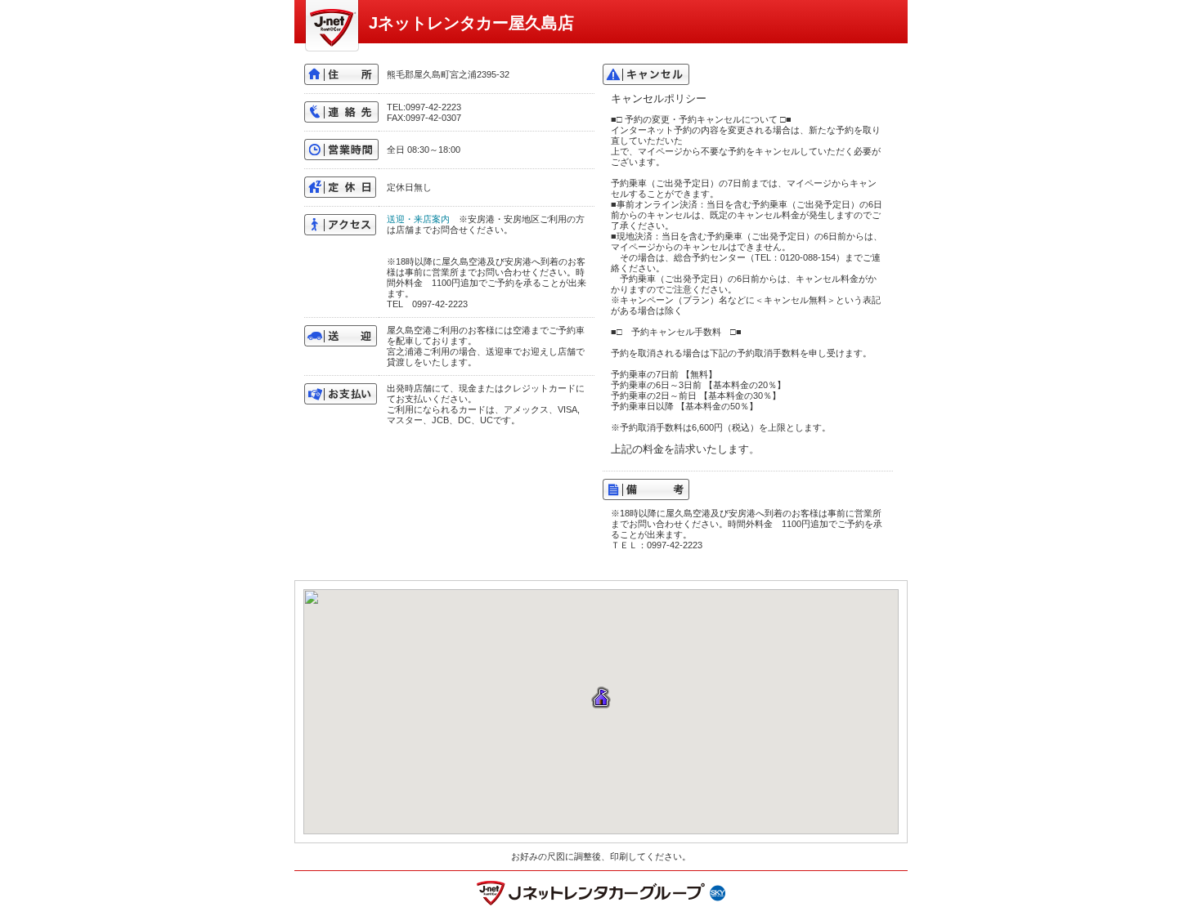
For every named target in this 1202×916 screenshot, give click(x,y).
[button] (601, 699)
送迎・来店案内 (418, 219)
